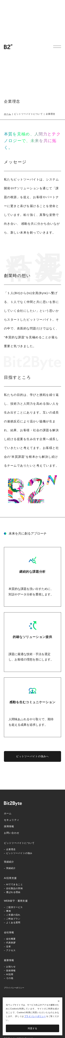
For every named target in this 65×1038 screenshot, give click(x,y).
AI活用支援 (10, 878)
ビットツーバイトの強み (19, 853)
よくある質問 (13, 922)
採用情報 (9, 826)
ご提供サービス (14, 907)
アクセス (11, 950)
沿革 (8, 946)
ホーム (7, 114)
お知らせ (11, 966)
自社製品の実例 (14, 888)
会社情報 (9, 932)
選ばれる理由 (13, 892)
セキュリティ (11, 820)
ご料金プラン (13, 918)
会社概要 (11, 939)
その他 (9, 978)
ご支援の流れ (13, 914)
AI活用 (9, 974)
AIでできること (14, 884)
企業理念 (11, 849)
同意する (32, 1028)
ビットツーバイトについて (19, 843)
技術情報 (11, 970)
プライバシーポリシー (14, 988)
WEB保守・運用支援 (16, 900)
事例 (8, 911)
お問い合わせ (11, 832)
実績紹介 (9, 861)
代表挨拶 (11, 942)
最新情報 (9, 960)
